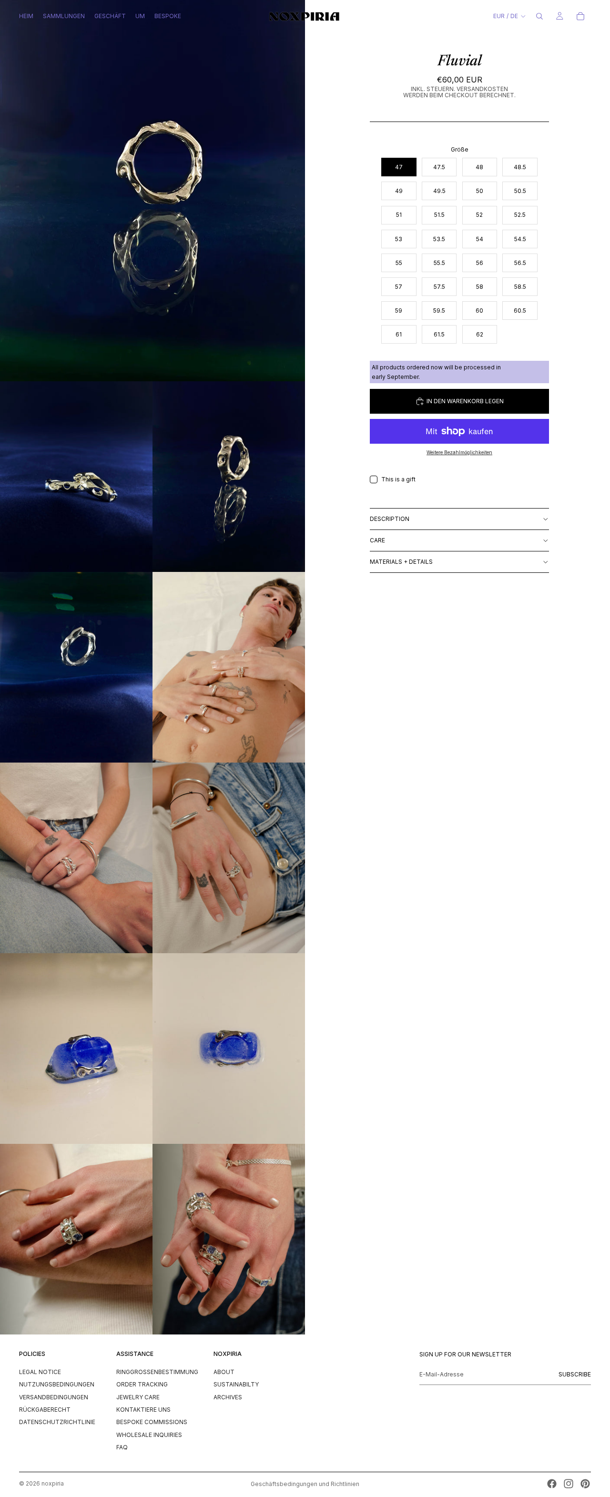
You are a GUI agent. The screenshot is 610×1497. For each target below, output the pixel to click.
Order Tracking (142, 1384)
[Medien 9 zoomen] (228, 1048)
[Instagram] (568, 1483)
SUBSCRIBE (575, 1373)
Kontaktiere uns (143, 1409)
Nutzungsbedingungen (56, 1384)
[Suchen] (539, 16)
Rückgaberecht (45, 1409)
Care (377, 540)
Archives (228, 1396)
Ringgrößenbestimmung (157, 1371)
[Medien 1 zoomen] (152, 190)
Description (389, 518)
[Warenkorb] (580, 16)
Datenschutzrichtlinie (57, 1422)
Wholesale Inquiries (149, 1434)
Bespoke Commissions (151, 1422)
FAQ (122, 1447)
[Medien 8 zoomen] (76, 1048)
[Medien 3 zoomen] (228, 476)
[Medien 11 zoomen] (228, 1239)
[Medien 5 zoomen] (228, 667)
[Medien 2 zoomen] (76, 476)
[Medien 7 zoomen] (228, 858)
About (224, 1371)
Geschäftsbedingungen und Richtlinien (305, 1483)
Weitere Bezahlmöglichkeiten (459, 452)
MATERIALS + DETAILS (401, 561)
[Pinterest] (585, 1483)
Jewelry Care (138, 1396)
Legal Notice (40, 1371)
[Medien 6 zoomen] (76, 858)
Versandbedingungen (53, 1396)
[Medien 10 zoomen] (76, 1239)
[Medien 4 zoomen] (76, 667)
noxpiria (52, 1483)
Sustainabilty (236, 1384)
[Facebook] (552, 1483)
